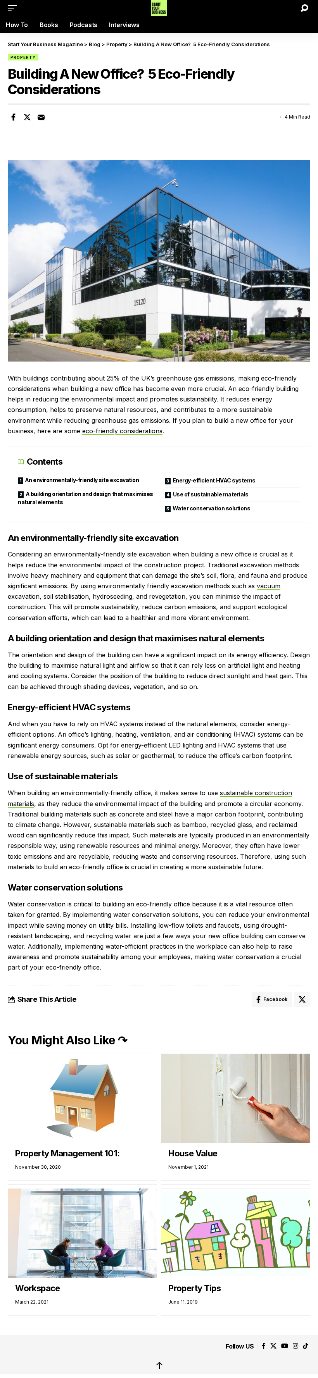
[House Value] (235, 1098)
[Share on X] (27, 117)
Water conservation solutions (212, 508)
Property (23, 57)
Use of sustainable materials (211, 494)
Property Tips (194, 1288)
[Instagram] (295, 1346)
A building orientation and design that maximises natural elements (85, 498)
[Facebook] (264, 1346)
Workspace (37, 1288)
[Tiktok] (305, 1346)
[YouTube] (284, 1346)
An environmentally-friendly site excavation (82, 480)
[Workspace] (82, 1233)
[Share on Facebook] (13, 117)
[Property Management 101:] (82, 1098)
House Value (192, 1153)
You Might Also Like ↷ (68, 1040)
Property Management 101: (67, 1153)
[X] (273, 1346)
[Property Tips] (235, 1233)
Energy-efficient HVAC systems (214, 480)
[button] (14, 8)
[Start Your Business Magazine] (159, 8)
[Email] (41, 117)
